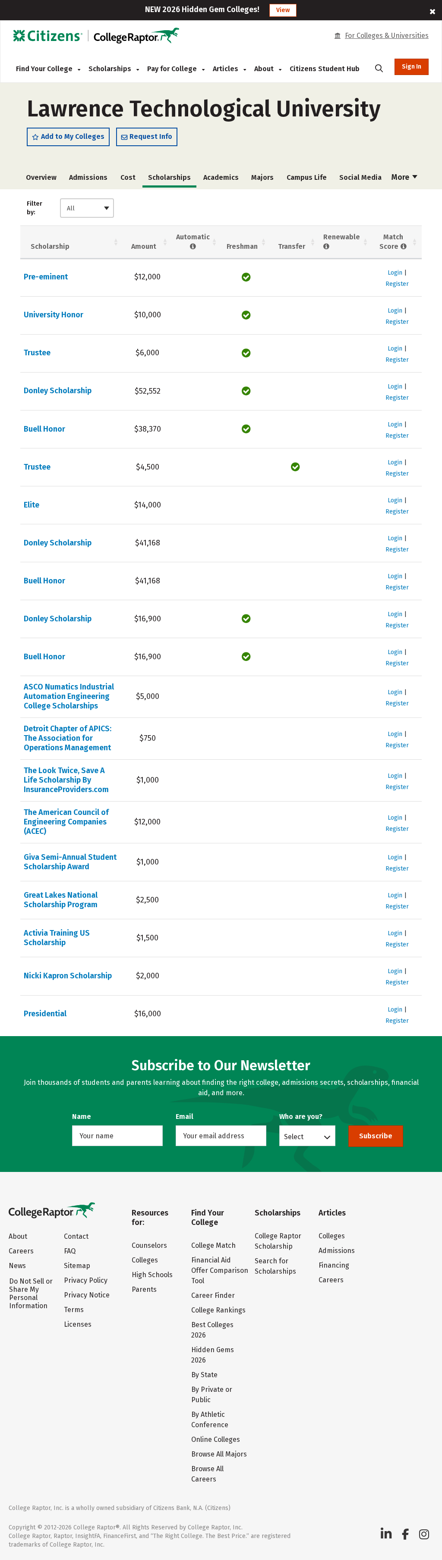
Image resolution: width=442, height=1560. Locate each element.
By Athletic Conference (209, 1419)
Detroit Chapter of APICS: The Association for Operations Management (67, 738)
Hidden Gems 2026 (212, 1355)
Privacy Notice (87, 1295)
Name (81, 1116)
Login (395, 272)
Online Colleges (215, 1439)
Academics (221, 177)
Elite (31, 505)
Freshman (242, 246)
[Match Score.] (403, 246)
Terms (74, 1310)
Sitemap (77, 1266)
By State (204, 1375)
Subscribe (375, 1136)
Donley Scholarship (58, 390)
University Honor (53, 315)
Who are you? (300, 1116)
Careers (21, 1251)
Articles (226, 69)
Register (397, 284)
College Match (213, 1245)
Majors (262, 177)
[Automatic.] (192, 246)
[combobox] (87, 208)
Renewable (341, 237)
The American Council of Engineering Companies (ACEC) (66, 822)
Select (293, 1136)
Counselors (149, 1245)
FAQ (70, 1251)
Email (184, 1116)
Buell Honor (44, 429)
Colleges (145, 1260)
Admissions (88, 177)
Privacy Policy (85, 1280)
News (17, 1266)
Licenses (78, 1324)
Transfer (291, 246)
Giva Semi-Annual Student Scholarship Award (70, 861)
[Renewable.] (326, 246)
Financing (334, 1265)
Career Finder (213, 1295)
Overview (41, 177)
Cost (128, 177)
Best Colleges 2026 (212, 1330)
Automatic (193, 237)
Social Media (360, 177)
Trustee (37, 352)
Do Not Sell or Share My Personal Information (31, 1293)
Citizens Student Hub (325, 69)
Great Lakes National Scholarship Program (61, 899)
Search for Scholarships (275, 1266)
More (401, 177)
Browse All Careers (207, 1474)
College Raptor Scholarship (278, 1241)
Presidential (45, 1013)
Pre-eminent (46, 277)
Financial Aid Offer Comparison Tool (219, 1270)
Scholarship (50, 246)
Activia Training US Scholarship (57, 937)
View (283, 10)
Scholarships (110, 69)
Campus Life (307, 177)
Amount (143, 246)
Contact (76, 1236)
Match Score (391, 242)
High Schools (152, 1275)
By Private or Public (211, 1394)
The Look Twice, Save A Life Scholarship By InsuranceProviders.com (66, 780)
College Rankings (218, 1310)
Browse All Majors (219, 1454)
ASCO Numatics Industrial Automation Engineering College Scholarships (69, 696)
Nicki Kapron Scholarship (68, 975)
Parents (144, 1289)
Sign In (411, 66)
